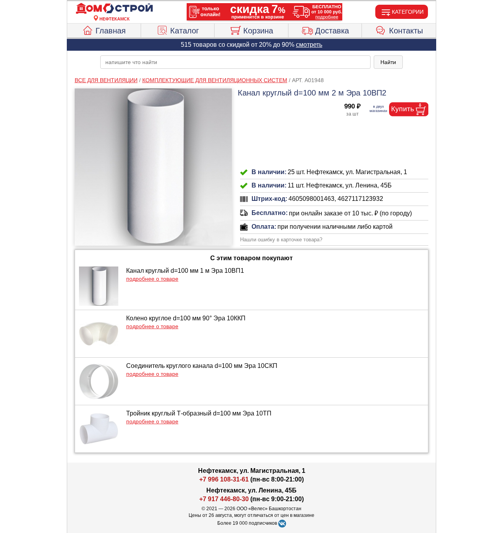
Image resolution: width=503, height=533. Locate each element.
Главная (110, 30)
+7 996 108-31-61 (224, 479)
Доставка (332, 30)
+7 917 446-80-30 (224, 499)
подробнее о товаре (152, 279)
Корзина (258, 30)
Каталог (184, 30)
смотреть (309, 44)
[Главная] (114, 8)
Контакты (406, 30)
